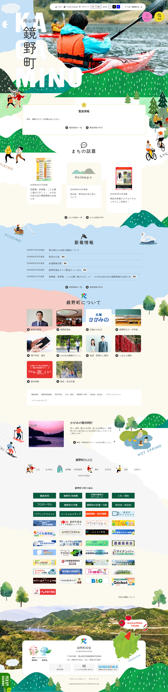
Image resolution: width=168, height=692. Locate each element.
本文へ (60, 7)
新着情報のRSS (96, 287)
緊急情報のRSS (96, 128)
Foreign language (72, 7)
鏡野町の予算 (82, 394)
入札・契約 (69, 394)
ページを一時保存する (132, 7)
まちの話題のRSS (97, 217)
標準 (93, 7)
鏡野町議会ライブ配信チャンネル (65, 270)
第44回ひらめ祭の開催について (64, 250)
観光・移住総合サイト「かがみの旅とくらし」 (95, 442)
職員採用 (34, 394)
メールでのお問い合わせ (84, 669)
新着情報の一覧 (75, 287)
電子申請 (58, 394)
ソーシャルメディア (39, 400)
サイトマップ (94, 679)
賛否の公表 (54, 257)
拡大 (98, 7)
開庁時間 (60, 669)
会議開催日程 (55, 263)
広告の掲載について (126, 597)
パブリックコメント (113, 394)
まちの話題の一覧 (75, 217)
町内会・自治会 (96, 394)
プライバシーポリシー (78, 679)
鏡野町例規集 (46, 394)
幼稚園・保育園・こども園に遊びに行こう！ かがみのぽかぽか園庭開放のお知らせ (90, 277)
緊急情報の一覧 (75, 128)
